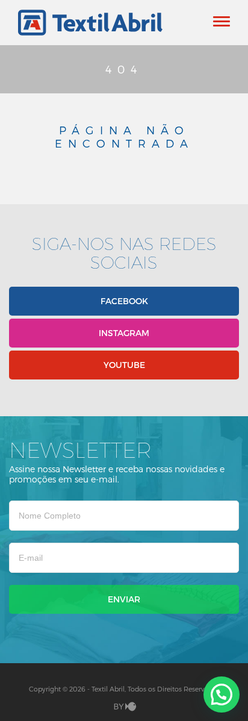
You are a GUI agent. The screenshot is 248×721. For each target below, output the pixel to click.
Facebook (124, 301)
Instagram (124, 333)
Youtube (124, 365)
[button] (221, 694)
